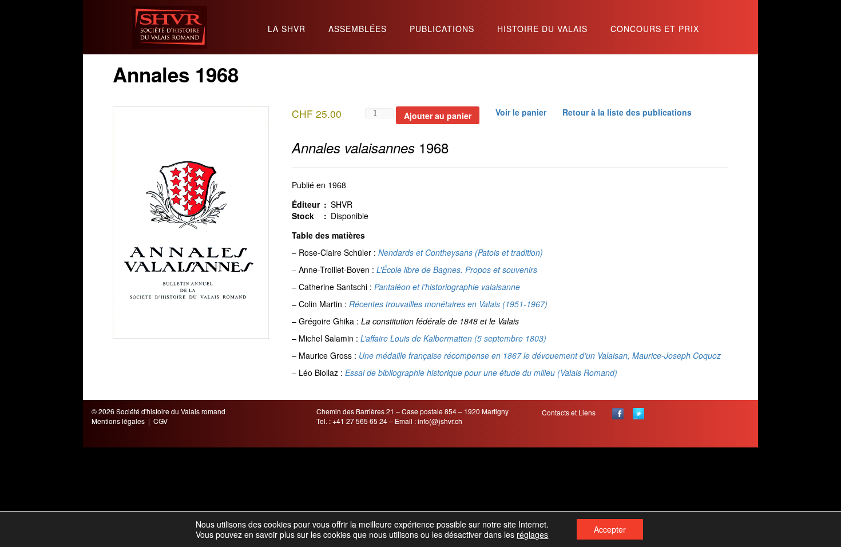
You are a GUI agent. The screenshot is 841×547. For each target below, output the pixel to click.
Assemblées (357, 29)
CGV (160, 421)
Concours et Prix (654, 29)
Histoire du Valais (542, 29)
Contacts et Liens (569, 412)
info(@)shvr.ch (440, 421)
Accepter (610, 529)
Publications (442, 29)
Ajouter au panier (437, 115)
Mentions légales (118, 421)
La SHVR (287, 29)
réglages (532, 534)
